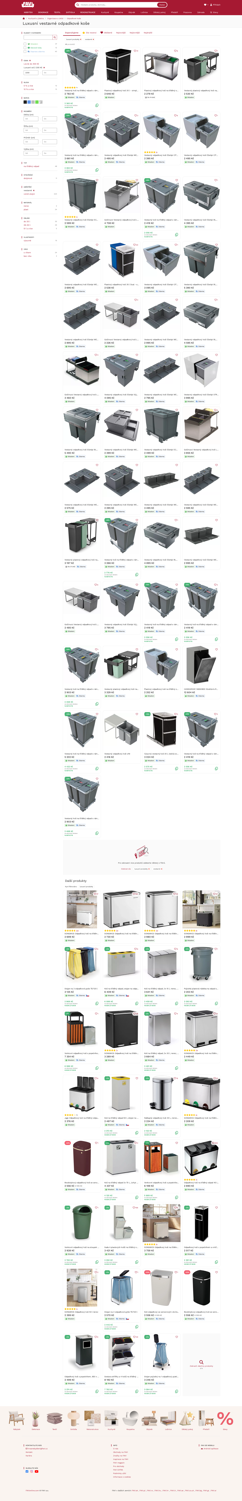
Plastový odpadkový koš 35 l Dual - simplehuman (126, 284)
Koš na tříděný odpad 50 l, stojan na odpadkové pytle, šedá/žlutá (133, 1118)
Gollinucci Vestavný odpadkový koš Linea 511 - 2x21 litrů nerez (212, 450)
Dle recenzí (91, 33)
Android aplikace (211, 1449)
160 (136, 894)
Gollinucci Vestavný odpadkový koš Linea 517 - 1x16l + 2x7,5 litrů (133, 220)
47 (217, 894)
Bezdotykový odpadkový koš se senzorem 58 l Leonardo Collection (95, 1183)
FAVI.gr (206, 1491)
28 (137, 1014)
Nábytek (16, 1429)
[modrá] (29, 102)
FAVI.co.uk (189, 1491)
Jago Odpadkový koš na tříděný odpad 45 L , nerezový (89, 1118)
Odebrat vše (126, 869)
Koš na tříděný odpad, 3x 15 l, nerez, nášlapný (164, 989)
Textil (54, 1429)
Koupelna (130, 1429)
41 (217, 1014)
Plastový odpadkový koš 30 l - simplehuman (124, 90)
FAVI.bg (198, 1491)
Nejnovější (121, 33)
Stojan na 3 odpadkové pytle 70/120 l (81, 989)
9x (196, 930)
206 (216, 1143)
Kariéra (29, 1456)
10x (197, 1050)
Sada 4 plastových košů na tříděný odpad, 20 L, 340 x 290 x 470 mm (134, 1247)
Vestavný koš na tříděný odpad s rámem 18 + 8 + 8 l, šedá (90, 155)
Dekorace (36, 1429)
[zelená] (37, 102)
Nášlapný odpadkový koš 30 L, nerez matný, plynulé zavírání (171, 1118)
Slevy (225, 1429)
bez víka (27, 256)
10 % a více (29, 89)
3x (196, 1115)
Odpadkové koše (74, 18)
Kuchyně (111, 1429)
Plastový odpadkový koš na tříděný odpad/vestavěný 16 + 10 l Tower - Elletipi (178, 90)
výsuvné (27, 240)
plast (26, 209)
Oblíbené (108, 33)
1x (77, 217)
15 (177, 1078)
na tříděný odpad (31, 166)
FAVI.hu (158, 1491)
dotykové (28, 178)
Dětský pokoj (187, 1429)
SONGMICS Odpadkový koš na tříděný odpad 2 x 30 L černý (130, 1053)
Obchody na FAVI (120, 1452)
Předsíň (206, 1429)
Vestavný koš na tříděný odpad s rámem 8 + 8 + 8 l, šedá (209, 624)
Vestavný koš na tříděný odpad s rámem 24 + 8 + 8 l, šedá (130, 560)
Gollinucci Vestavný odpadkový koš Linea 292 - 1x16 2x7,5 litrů (92, 624)
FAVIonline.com (32, 1491)
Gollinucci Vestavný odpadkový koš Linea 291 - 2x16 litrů (129, 339)
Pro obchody (118, 1466)
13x (117, 930)
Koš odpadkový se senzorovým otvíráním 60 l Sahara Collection (172, 1312)
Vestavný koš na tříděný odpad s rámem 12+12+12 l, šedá (90, 818)
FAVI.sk (135, 1491)
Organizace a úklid (55, 18)
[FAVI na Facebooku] (27, 1471)
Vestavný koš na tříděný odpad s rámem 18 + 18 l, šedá (168, 220)
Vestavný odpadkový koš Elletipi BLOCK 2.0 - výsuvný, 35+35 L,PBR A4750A (98, 450)
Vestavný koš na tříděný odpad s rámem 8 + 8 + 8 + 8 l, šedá (92, 689)
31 (137, 51)
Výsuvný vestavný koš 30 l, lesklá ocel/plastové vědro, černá (171, 754)
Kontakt (29, 1452)
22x (77, 930)
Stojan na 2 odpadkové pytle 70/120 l (120, 1312)
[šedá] (33, 102)
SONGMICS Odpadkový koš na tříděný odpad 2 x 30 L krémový (172, 1247)
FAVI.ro (150, 1491)
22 (177, 894)
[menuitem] (28, 12)
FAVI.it (173, 1491)
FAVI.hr (166, 1491)
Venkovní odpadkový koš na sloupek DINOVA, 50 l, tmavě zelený (93, 1247)
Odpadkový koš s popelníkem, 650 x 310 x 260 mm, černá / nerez (94, 1376)
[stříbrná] (40, 102)
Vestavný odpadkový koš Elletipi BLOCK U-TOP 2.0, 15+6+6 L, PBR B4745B (177, 560)
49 (137, 1337)
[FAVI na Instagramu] (31, 1471)
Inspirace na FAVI (120, 1459)
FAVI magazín (119, 1463)
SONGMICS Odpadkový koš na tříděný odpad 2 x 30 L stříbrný (171, 933)
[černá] (25, 102)
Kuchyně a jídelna (36, 18)
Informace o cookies (122, 1477)
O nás (115, 1449)
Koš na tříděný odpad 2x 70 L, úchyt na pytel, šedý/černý (129, 1183)
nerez (26, 206)
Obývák (149, 1429)
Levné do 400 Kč (31, 64)
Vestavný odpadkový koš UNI (117, 754)
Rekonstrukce (92, 1429)
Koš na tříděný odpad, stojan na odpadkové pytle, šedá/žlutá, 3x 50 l (134, 989)
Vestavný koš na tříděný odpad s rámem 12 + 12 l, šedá (208, 754)
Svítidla (73, 1429)
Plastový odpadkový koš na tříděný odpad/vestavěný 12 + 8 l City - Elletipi (177, 689)
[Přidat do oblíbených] (97, 180)
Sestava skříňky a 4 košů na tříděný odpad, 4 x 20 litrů (128, 1376)
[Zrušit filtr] (44, 67)
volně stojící (29, 194)
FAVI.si (213, 1491)
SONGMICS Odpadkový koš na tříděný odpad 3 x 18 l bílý (90, 933)
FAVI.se (180, 1491)
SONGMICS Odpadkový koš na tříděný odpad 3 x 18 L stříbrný (131, 933)
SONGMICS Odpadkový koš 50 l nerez (81, 1312)
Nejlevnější (135, 33)
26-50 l (27, 225)
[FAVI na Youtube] (36, 1471)
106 (136, 1208)
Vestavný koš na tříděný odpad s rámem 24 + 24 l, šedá (89, 90)
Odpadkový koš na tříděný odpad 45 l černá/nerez (206, 1183)
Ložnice (168, 1429)
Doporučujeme (71, 33)
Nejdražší (148, 33)
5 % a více (28, 86)
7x (117, 1050)
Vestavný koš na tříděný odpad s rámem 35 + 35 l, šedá (89, 754)
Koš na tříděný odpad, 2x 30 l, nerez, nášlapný (164, 1053)
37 (97, 894)
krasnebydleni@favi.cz (38, 1449)
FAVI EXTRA (118, 1470)
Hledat (162, 5)
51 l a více (28, 228)
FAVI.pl (143, 1491)
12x (157, 930)
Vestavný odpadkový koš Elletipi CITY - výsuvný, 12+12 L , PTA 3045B (174, 155)
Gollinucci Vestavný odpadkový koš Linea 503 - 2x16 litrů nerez (93, 394)
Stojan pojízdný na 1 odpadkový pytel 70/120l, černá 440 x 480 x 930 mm (176, 1376)
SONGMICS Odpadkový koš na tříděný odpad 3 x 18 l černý (210, 933)
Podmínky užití (119, 1473)
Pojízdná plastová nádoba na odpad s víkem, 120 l (206, 989)
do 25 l (27, 221)
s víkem (27, 252)
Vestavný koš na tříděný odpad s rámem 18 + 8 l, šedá (168, 624)
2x (156, 152)
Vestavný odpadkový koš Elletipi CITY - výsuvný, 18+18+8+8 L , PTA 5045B (177, 284)
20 (137, 245)
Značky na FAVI (119, 1456)
